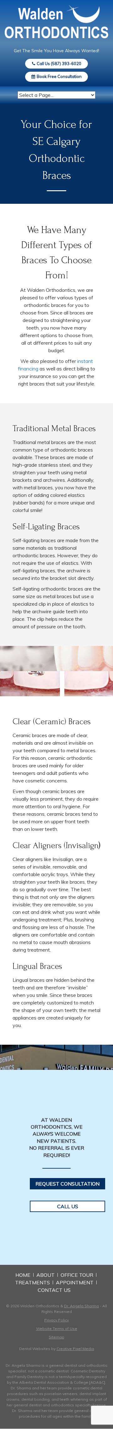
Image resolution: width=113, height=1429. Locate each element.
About (45, 1275)
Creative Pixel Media (75, 1348)
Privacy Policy (56, 1320)
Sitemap (56, 1337)
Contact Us (54, 1290)
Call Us (67, 1206)
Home (22, 1275)
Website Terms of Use (56, 1328)
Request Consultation (67, 1184)
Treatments (32, 1282)
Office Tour (77, 1275)
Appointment (75, 1282)
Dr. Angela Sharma (81, 1306)
